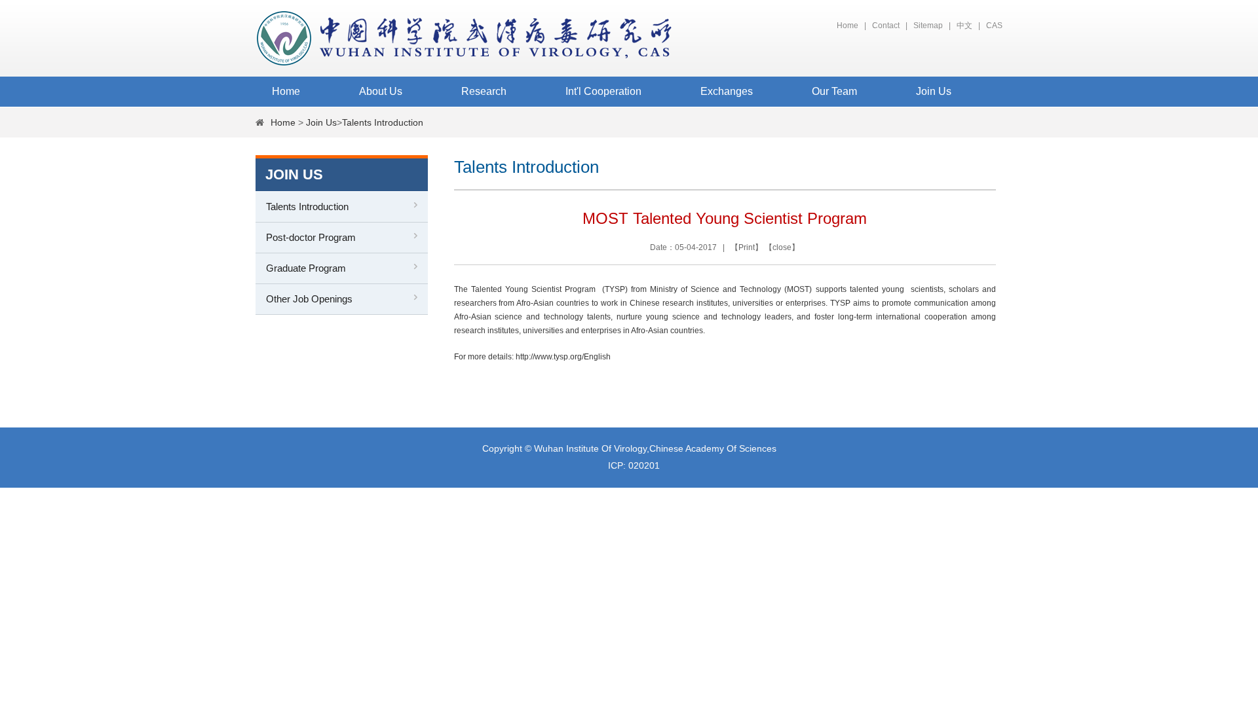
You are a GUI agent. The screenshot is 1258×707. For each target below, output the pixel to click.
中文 (964, 25)
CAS (994, 25)
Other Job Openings (309, 298)
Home (847, 25)
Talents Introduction (382, 122)
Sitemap (928, 25)
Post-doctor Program (311, 237)
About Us (380, 91)
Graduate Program (306, 268)
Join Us (933, 91)
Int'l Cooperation (603, 91)
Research (483, 91)
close (781, 247)
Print (746, 247)
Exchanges (726, 91)
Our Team (834, 91)
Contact (886, 25)
